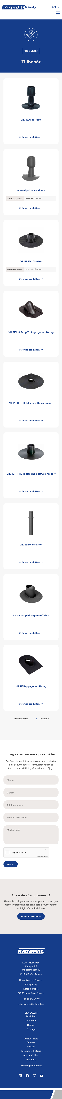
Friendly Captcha (42, 856)
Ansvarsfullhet (31, 1055)
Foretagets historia (31, 1050)
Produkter (31, 1016)
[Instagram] (34, 1075)
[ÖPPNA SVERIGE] (38, 7)
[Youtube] (41, 1075)
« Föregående (20, 718)
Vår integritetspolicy (31, 1065)
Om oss (31, 1042)
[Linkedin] (20, 1075)
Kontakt (31, 1046)
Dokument (31, 1020)
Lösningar (31, 1029)
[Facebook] (27, 1075)
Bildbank (31, 1059)
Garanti (31, 1024)
